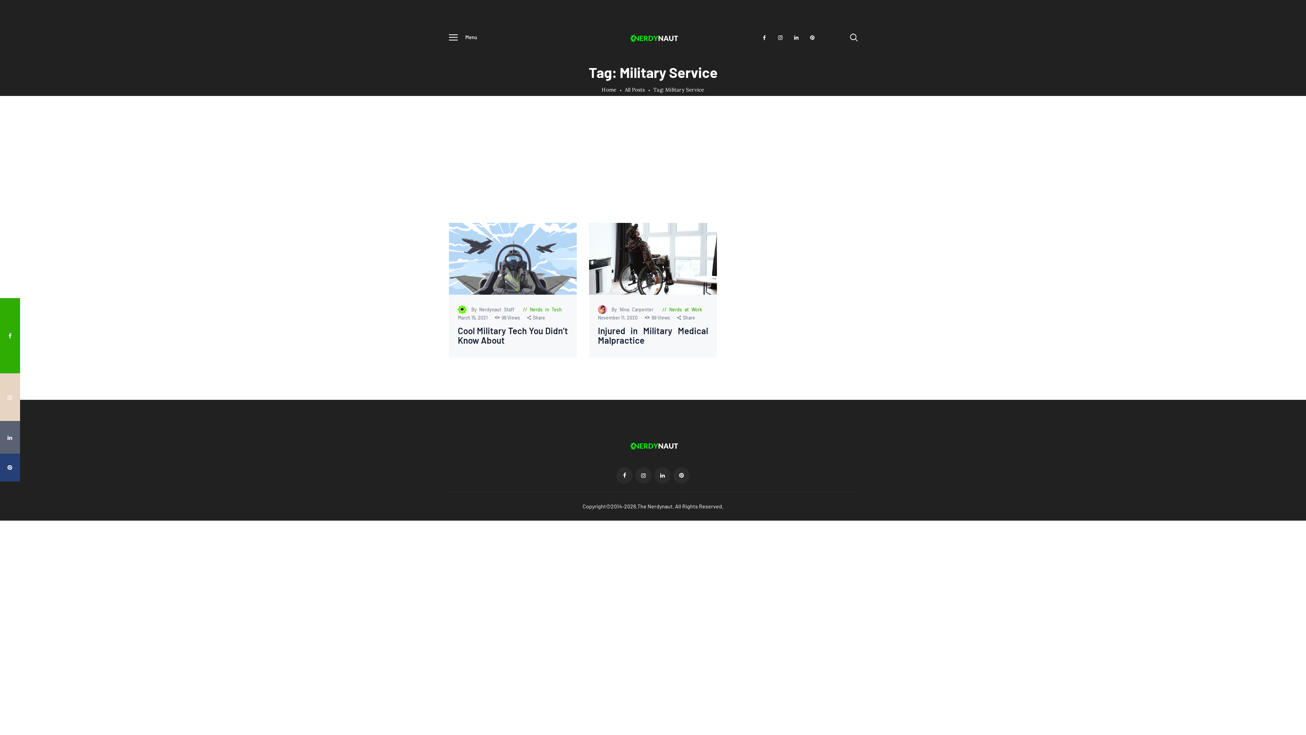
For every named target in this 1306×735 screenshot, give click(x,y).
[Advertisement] (653, 171)
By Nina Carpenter (633, 309)
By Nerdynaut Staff (494, 309)
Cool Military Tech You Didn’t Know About (513, 335)
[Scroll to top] (1288, 390)
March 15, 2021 (473, 318)
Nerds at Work (685, 309)
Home (609, 90)
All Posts (635, 89)
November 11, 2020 (618, 318)
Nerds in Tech (546, 309)
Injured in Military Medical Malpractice (653, 335)
